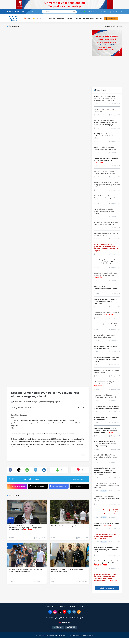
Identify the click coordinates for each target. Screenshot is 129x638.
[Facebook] (7, 12)
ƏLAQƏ (61, 606)
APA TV (99, 18)
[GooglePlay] (58, 627)
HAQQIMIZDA (49, 606)
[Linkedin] (20, 12)
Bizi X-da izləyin (78, 486)
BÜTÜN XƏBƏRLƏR (56, 18)
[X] (12, 12)
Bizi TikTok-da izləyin (38, 486)
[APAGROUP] (64, 622)
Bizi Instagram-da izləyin (18, 486)
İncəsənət (118, 26)
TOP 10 (82, 606)
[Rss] (23, 12)
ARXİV (72, 606)
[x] (60, 612)
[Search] (74, 12)
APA (12, 418)
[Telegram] (18, 12)
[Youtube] (15, 12)
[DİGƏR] (120, 18)
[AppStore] (71, 627)
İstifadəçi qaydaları (75, 635)
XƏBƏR (78, 18)
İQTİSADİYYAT (88, 18)
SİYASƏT (69, 18)
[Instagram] (10, 12)
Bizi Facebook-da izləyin (59, 486)
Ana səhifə (108, 26)
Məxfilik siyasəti (88, 635)
